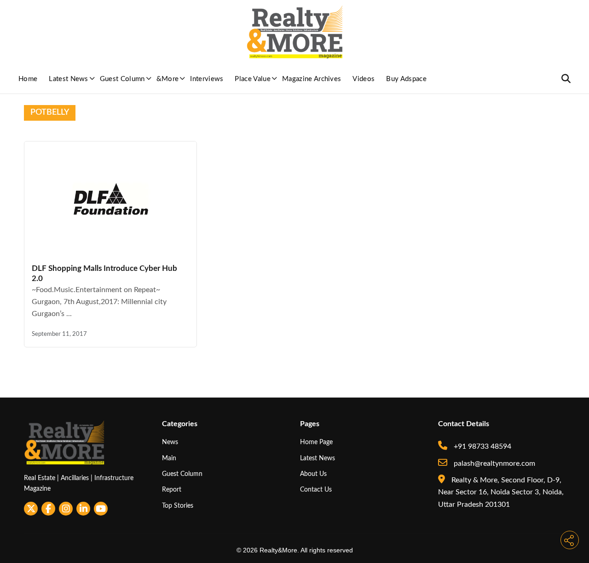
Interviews (206, 79)
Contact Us (316, 489)
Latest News (68, 79)
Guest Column (122, 79)
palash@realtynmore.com (493, 463)
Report (171, 489)
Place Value (253, 79)
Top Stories (177, 505)
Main (169, 458)
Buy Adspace (406, 79)
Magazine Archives (311, 79)
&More (167, 79)
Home (27, 79)
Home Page (316, 442)
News (170, 442)
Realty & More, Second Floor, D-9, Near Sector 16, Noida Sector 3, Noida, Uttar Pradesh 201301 (501, 492)
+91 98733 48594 (481, 446)
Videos (363, 79)
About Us (313, 473)
